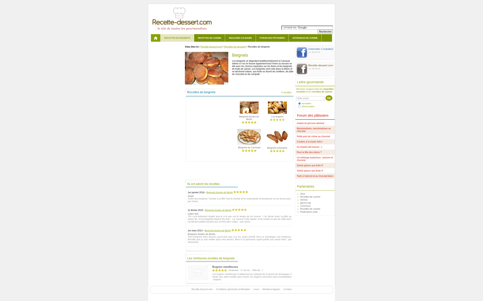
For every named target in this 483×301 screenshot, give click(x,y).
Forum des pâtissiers (272, 38)
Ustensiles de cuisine (305, 38)
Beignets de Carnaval (249, 147)
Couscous (305, 206)
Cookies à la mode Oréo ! (310, 141)
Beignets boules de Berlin (219, 192)
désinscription (308, 106)
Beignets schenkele (277, 148)
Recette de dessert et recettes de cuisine (182, 19)
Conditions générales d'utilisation (233, 289)
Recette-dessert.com (202, 289)
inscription (306, 103)
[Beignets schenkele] (277, 145)
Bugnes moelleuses (225, 266)
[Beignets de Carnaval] (249, 145)
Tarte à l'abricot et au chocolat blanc (315, 176)
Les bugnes (277, 116)
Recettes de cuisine (209, 38)
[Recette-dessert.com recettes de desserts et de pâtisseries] (155, 38)
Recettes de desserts (177, 38)
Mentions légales (271, 289)
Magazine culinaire (240, 38)
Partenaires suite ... (310, 212)
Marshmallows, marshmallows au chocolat (314, 129)
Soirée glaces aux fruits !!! (310, 165)
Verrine (304, 200)
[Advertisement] (211, 123)
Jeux (302, 193)
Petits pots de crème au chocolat (313, 136)
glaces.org (305, 203)
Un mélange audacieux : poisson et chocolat (315, 159)
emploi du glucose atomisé (310, 123)
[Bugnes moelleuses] (198, 273)
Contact (287, 289)
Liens (256, 289)
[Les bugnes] (277, 114)
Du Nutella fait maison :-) (309, 147)
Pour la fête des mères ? (309, 152)
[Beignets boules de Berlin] (249, 114)
